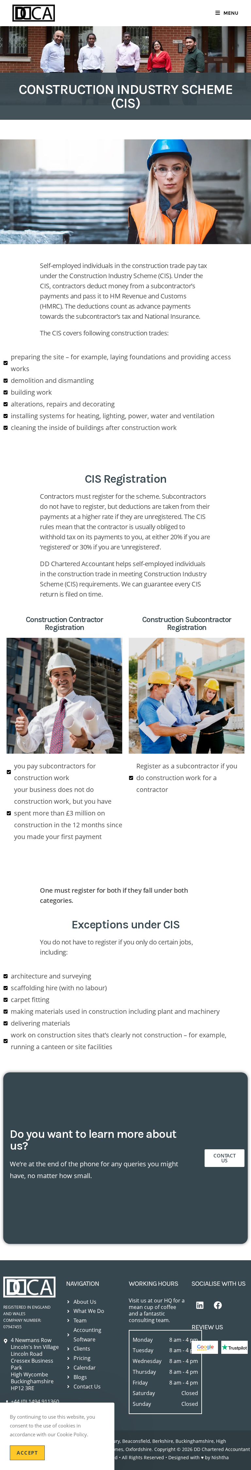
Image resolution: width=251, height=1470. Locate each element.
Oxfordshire (139, 1449)
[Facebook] (217, 1305)
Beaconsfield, (136, 1441)
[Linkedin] (200, 1305)
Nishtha (220, 1457)
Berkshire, (163, 1441)
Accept (27, 1452)
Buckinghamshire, (196, 1441)
